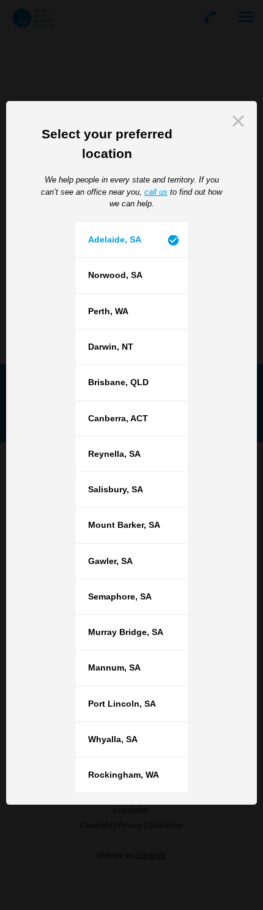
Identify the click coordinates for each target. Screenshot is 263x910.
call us (156, 192)
